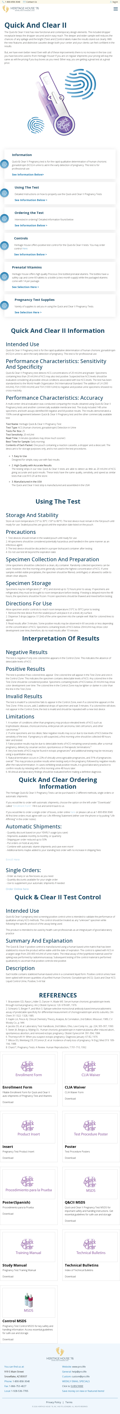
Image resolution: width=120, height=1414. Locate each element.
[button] (116, 8)
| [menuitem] (63, 1402)
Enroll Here (13, 859)
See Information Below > (31, 200)
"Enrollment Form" (21, 806)
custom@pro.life (81, 1376)
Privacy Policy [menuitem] (53, 1402)
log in (115, 2)
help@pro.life (79, 1371)
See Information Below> (28, 174)
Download (7, 1102)
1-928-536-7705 (19, 1391)
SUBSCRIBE (77, 1386)
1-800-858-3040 (12, 2)
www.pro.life (79, 1366)
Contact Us (31, 2)
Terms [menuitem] (68, 1402)
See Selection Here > (25, 287)
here (25, 248)
